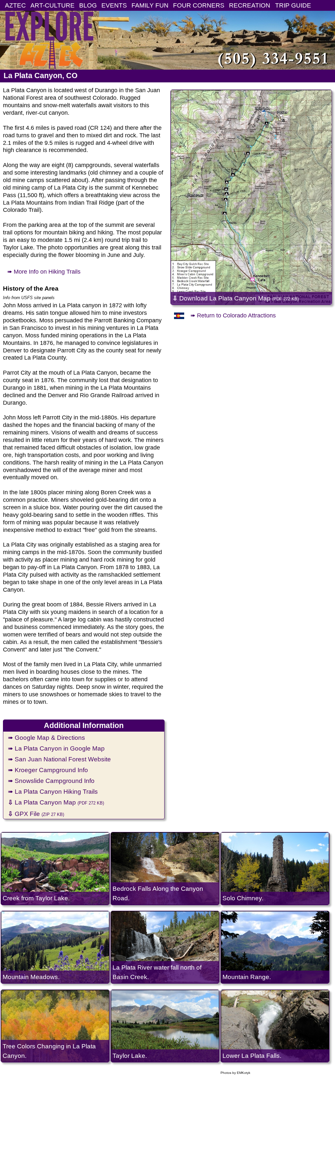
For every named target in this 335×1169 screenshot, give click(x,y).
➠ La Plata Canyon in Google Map (56, 748)
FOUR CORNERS (198, 5)
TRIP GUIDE (293, 5)
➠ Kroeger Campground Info (48, 769)
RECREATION (249, 5)
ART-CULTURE (52, 5)
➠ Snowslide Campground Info (51, 780)
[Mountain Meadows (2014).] (55, 947)
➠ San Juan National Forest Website (59, 759)
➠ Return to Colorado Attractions (233, 315)
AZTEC (15, 5)
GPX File (36, 813)
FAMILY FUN (150, 5)
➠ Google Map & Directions (46, 737)
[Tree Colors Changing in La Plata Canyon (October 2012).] (55, 1026)
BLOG (88, 5)
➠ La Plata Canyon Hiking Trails (53, 791)
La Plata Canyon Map (56, 802)
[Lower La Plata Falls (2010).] (275, 1026)
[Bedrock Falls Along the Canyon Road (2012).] (165, 868)
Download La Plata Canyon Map (235, 298)
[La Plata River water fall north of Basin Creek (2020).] (165, 947)
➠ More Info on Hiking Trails (43, 271)
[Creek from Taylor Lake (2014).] (55, 868)
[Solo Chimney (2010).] (275, 868)
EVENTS (114, 5)
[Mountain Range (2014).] (275, 947)
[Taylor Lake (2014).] (165, 1026)
